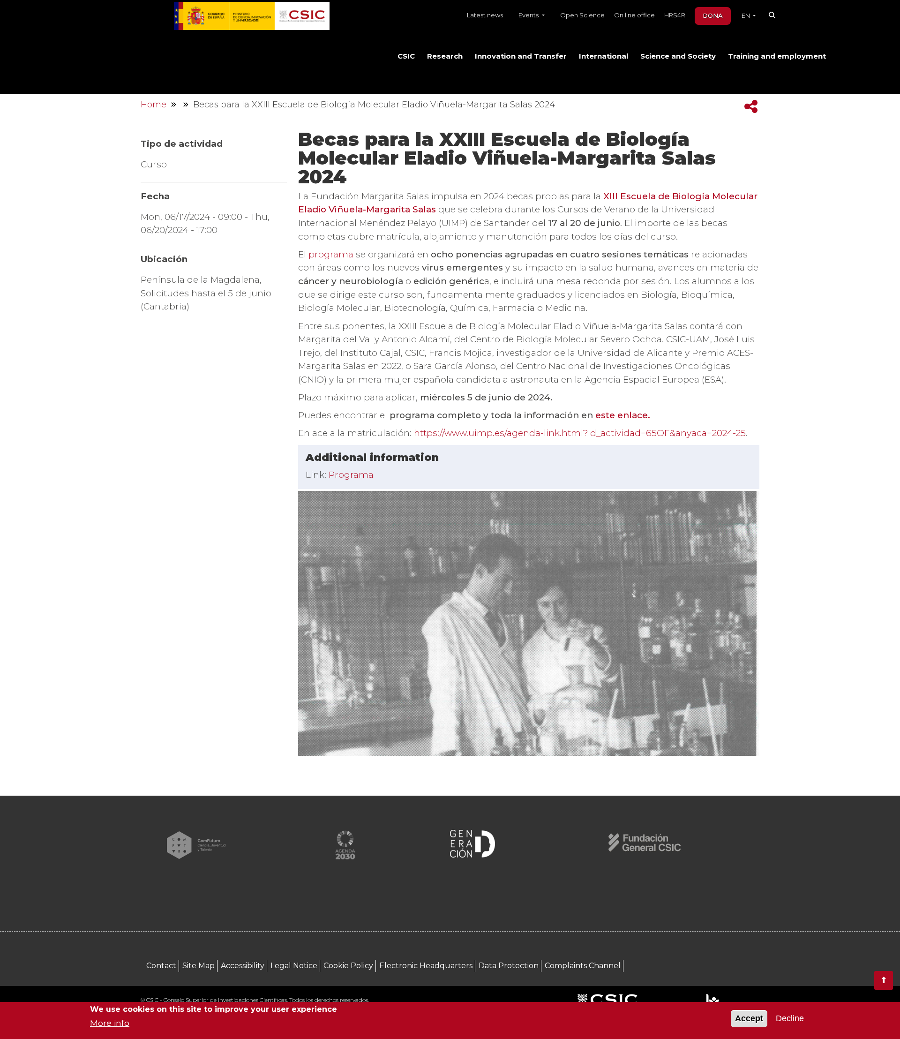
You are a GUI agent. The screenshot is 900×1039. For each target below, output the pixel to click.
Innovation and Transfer (521, 56)
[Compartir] (750, 106)
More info (109, 1023)
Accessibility (242, 965)
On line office (634, 15)
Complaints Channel (583, 965)
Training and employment (777, 56)
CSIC (406, 56)
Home (153, 104)
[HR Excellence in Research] (712, 1000)
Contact (161, 965)
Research (445, 56)
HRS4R (674, 15)
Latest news (485, 15)
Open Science (582, 15)
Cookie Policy (348, 965)
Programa (351, 474)
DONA (713, 15)
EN (746, 15)
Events (529, 15)
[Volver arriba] (883, 980)
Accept (749, 1019)
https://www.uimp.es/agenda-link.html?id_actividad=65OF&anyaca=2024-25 (580, 433)
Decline (790, 1019)
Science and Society (678, 56)
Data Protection (509, 965)
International (603, 56)
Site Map (198, 965)
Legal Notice (293, 965)
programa (332, 254)
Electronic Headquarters (425, 965)
